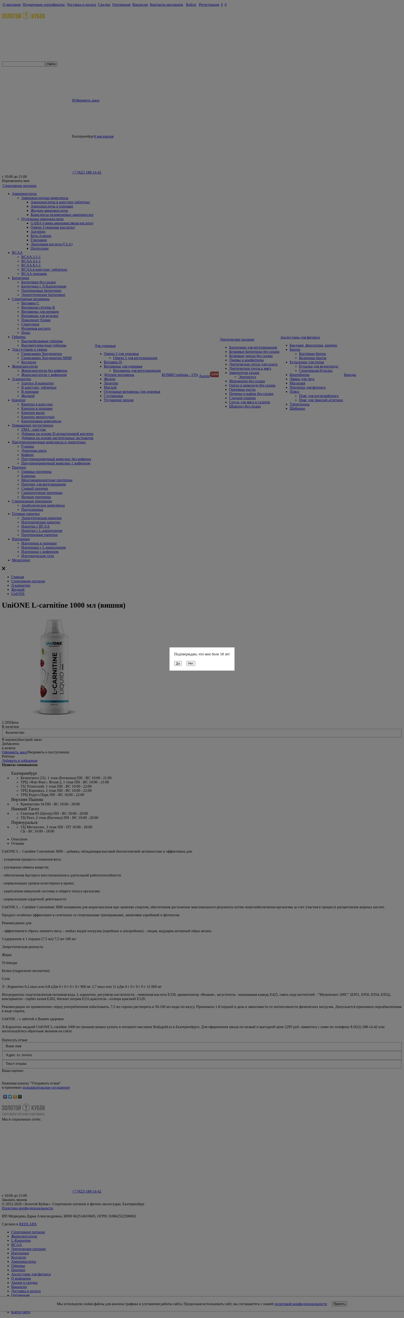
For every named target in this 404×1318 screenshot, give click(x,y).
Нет (190, 663)
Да (178, 663)
